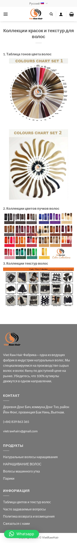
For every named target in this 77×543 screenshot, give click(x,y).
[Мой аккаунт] (61, 14)
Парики (8, 478)
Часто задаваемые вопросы (24, 509)
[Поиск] (51, 14)
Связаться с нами (16, 523)
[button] (5, 14)
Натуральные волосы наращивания (30, 457)
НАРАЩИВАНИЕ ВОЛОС (22, 464)
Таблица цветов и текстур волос (27, 502)
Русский (34, 3)
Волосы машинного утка (21, 471)
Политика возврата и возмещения (29, 516)
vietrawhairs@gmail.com (20, 431)
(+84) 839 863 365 (16, 421)
